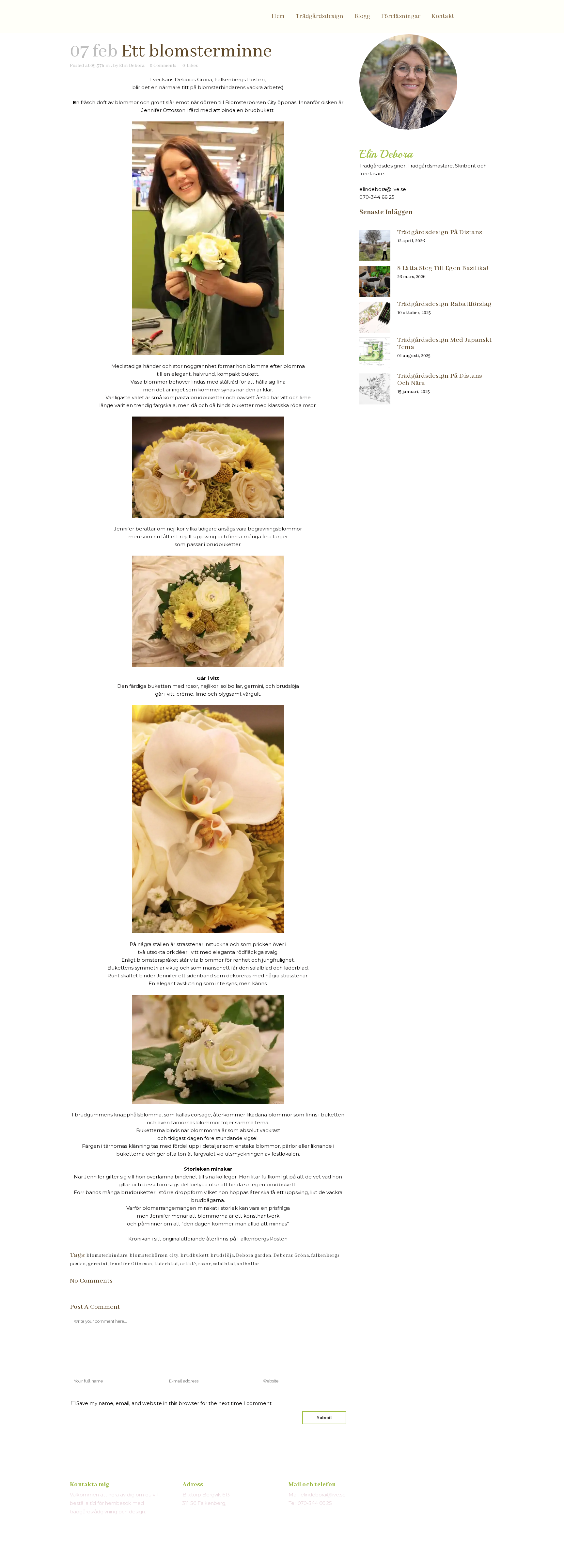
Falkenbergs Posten (262, 1239)
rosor (204, 1264)
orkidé (188, 1264)
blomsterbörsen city (154, 1255)
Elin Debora (132, 66)
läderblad (166, 1264)
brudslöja (222, 1255)
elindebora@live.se (382, 189)
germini (98, 1264)
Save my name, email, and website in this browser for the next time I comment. (174, 1403)
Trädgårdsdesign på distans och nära (439, 379)
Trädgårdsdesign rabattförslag (444, 304)
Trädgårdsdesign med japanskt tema (444, 343)
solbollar (248, 1264)
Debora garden (254, 1255)
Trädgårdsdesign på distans (439, 232)
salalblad (224, 1264)
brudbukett (194, 1255)
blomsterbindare (107, 1255)
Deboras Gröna (291, 1255)
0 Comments (163, 66)
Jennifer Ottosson (131, 1264)
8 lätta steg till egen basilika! (443, 268)
